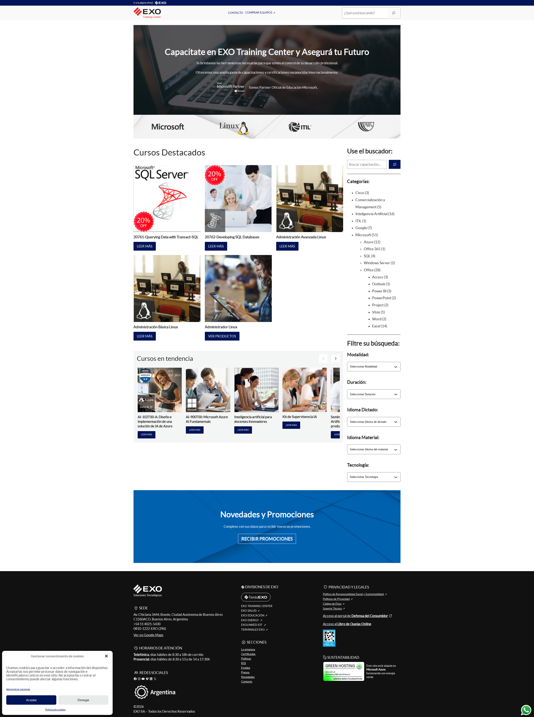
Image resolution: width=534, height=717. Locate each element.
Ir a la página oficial (143, 2)
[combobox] (372, 367)
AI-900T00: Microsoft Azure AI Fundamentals (207, 419)
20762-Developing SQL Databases (232, 237)
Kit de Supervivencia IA (299, 417)
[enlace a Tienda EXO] (255, 597)
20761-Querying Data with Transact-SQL (166, 237)
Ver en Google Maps (148, 635)
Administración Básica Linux (156, 327)
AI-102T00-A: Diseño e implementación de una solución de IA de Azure (155, 421)
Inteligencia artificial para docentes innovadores (253, 419)
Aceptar (31, 700)
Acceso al (347, 624)
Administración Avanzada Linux (301, 237)
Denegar (83, 700)
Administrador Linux (221, 327)
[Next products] (335, 359)
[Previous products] (323, 359)
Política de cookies (55, 709)
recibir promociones (267, 538)
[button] (106, 656)
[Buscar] (393, 12)
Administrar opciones (18, 689)
